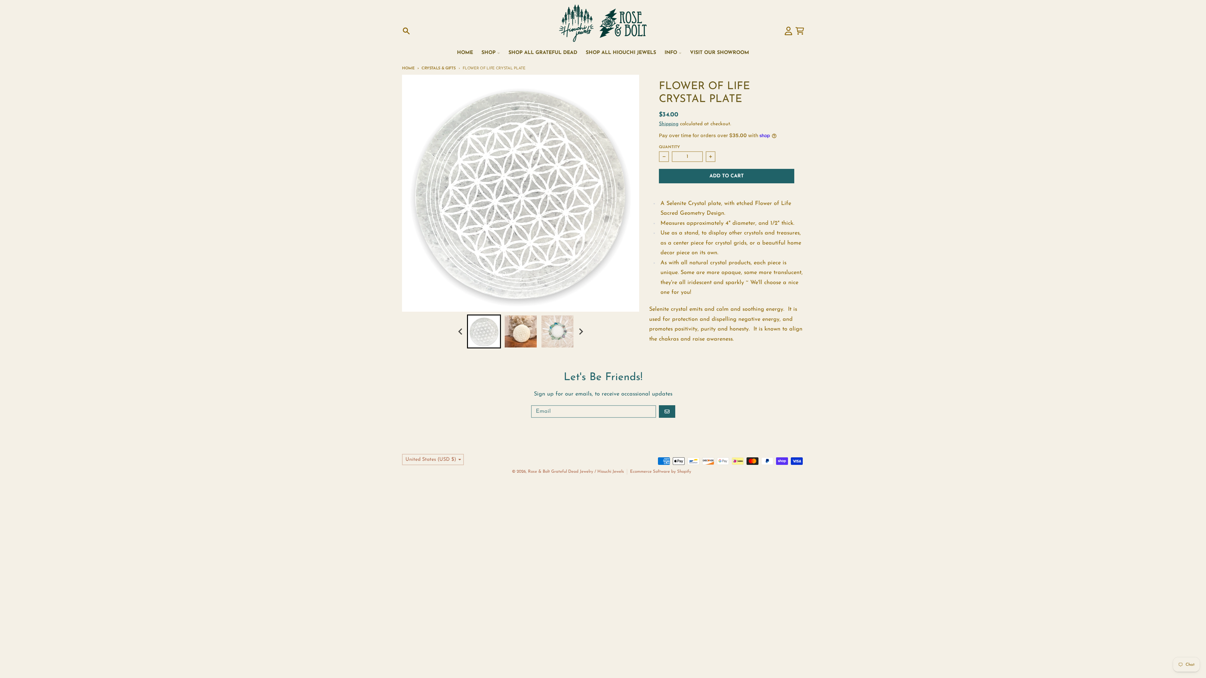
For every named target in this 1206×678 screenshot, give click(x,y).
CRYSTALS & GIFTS (438, 68)
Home (408, 68)
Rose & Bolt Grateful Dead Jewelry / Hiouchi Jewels (576, 472)
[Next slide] (581, 332)
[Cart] (800, 31)
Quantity (669, 147)
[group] (484, 331)
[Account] (788, 31)
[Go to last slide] (461, 332)
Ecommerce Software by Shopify (660, 472)
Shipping (668, 123)
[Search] (406, 31)
